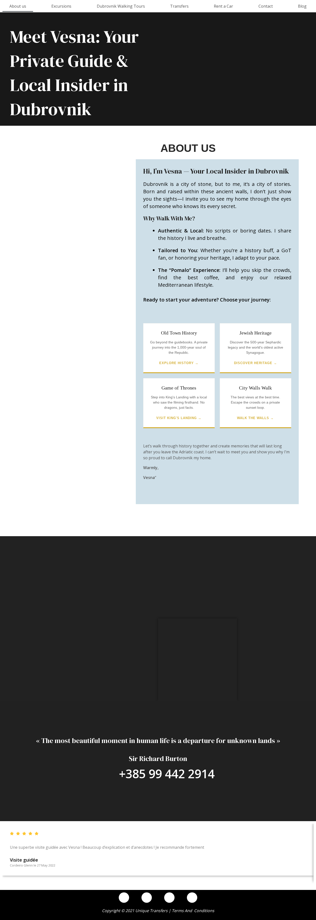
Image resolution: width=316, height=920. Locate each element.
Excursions (61, 6)
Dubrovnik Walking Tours (121, 6)
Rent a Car (223, 6)
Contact (265, 6)
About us (17, 6)
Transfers (179, 6)
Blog (302, 6)
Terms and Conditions (193, 910)
